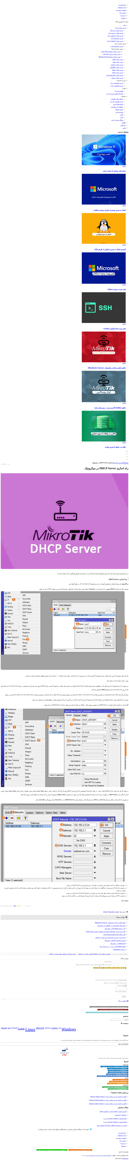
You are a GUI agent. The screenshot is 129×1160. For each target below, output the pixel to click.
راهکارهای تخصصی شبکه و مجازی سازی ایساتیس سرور (98, 1155)
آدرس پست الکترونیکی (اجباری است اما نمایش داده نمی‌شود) (93, 964)
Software (48, 1028)
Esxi (9, 1028)
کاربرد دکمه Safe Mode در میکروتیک (115, 928)
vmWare (54, 1028)
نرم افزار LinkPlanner (119, 949)
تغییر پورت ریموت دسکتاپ (116, 289)
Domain (4, 1028)
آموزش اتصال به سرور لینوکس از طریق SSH (110, 249)
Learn (21, 1028)
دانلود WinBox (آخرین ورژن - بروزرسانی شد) (110, 408)
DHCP (105, 912)
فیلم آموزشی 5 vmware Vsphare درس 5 (115, 1118)
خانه (127, 463)
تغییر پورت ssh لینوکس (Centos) (115, 328)
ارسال (124, 996)
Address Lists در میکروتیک (117, 943)
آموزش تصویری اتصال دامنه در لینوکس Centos (113, 1111)
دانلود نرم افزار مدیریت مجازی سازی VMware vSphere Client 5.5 (108, 1100)
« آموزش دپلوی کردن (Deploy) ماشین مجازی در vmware (94, 954)
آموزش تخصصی (118, 463)
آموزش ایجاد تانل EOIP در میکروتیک (115, 940)
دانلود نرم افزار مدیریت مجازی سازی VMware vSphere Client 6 (108, 1096)
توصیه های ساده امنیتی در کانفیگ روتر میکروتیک (111, 925)
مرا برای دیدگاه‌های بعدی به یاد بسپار (114, 982)
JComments (3, 999)
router (116, 912)
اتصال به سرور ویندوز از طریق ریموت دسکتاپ (110, 210)
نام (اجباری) (107, 961)
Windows (69, 1029)
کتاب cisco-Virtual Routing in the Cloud (114, 934)
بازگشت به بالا (122, 1001)
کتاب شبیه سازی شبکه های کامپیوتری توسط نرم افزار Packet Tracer (105, 931)
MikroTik (111, 912)
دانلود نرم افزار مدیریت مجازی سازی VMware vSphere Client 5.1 (108, 1103)
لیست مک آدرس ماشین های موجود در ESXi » (62, 954)
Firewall (14, 1028)
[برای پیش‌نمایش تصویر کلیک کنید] (64, 568)
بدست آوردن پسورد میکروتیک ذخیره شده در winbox (110, 937)
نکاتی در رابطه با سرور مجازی (115, 447)
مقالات (124, 463)
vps (59, 1028)
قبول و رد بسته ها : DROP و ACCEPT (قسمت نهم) (112, 1125)
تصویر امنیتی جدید (120, 991)
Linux (30, 1029)
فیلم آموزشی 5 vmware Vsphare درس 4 (115, 1122)
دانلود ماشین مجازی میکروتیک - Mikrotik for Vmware (107, 368)
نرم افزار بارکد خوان (121, 1115)
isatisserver (125, 1158)
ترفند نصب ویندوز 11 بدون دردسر (114, 171)
